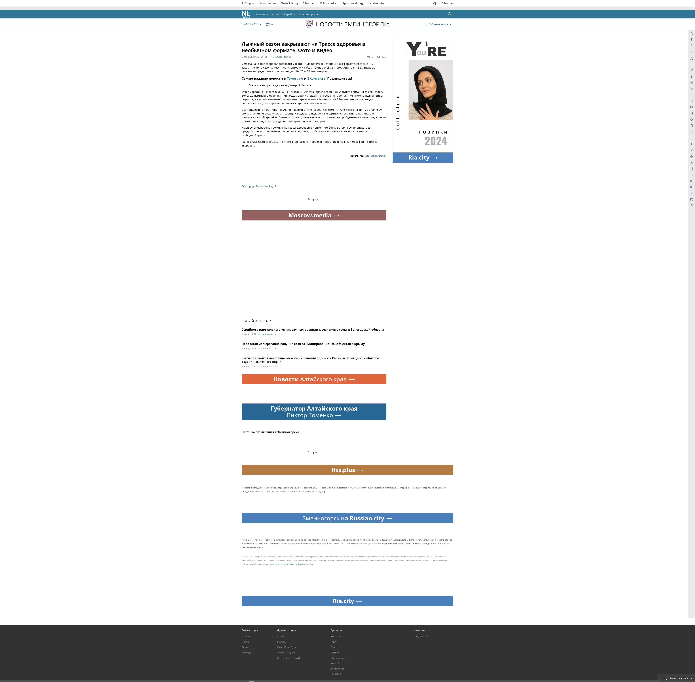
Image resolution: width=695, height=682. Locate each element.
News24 (284, 564)
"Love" (277, 564)
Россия (281, 636)
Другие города (286, 630)
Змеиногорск (250, 630)
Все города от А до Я (288, 658)
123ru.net (446, 3)
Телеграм (295, 78)
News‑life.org (289, 3)
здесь (260, 547)
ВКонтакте (316, 78)
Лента (245, 647)
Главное (246, 636)
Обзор (245, 641)
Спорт (333, 647)
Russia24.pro (303, 564)
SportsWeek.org (255, 564)
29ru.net (308, 3)
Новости (335, 636)
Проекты (336, 630)
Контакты (419, 630)
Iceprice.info (376, 3)
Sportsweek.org (353, 3)
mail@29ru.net (421, 636)
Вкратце (246, 652)
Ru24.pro (248, 3)
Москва (281, 641)
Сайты (334, 641)
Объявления (337, 658)
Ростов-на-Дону (286, 652)
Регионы (335, 652)
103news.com (428, 560)
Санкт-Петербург (286, 647)
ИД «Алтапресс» (281, 56)
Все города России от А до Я (259, 186)
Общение (335, 673)
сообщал (271, 141)
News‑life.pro (267, 3)
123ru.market (328, 3)
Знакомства (337, 668)
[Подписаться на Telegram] (434, 3)
